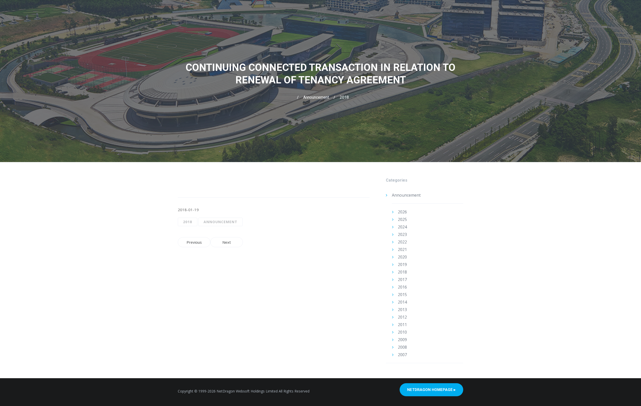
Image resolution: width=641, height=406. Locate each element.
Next (226, 242)
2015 (402, 294)
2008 (402, 347)
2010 (402, 332)
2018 (344, 97)
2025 (402, 219)
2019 (402, 264)
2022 (402, 242)
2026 (402, 212)
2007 (402, 354)
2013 (402, 309)
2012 (402, 317)
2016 (402, 287)
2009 (402, 339)
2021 (402, 249)
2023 (402, 234)
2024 (402, 227)
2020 (402, 257)
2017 (402, 279)
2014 (402, 302)
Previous (194, 242)
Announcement (316, 97)
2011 (402, 324)
